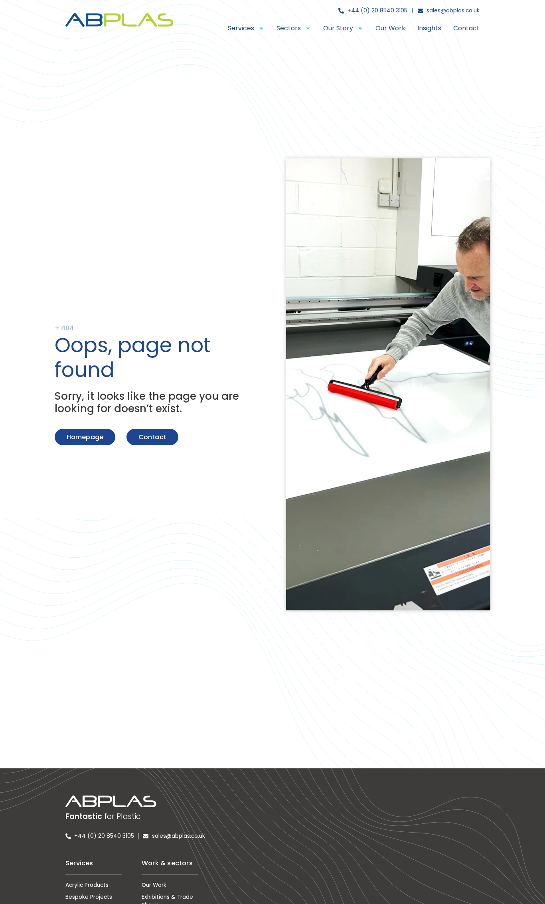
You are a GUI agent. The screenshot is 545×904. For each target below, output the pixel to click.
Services (241, 28)
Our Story (338, 28)
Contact (466, 28)
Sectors (288, 28)
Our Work (390, 28)
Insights (429, 28)
